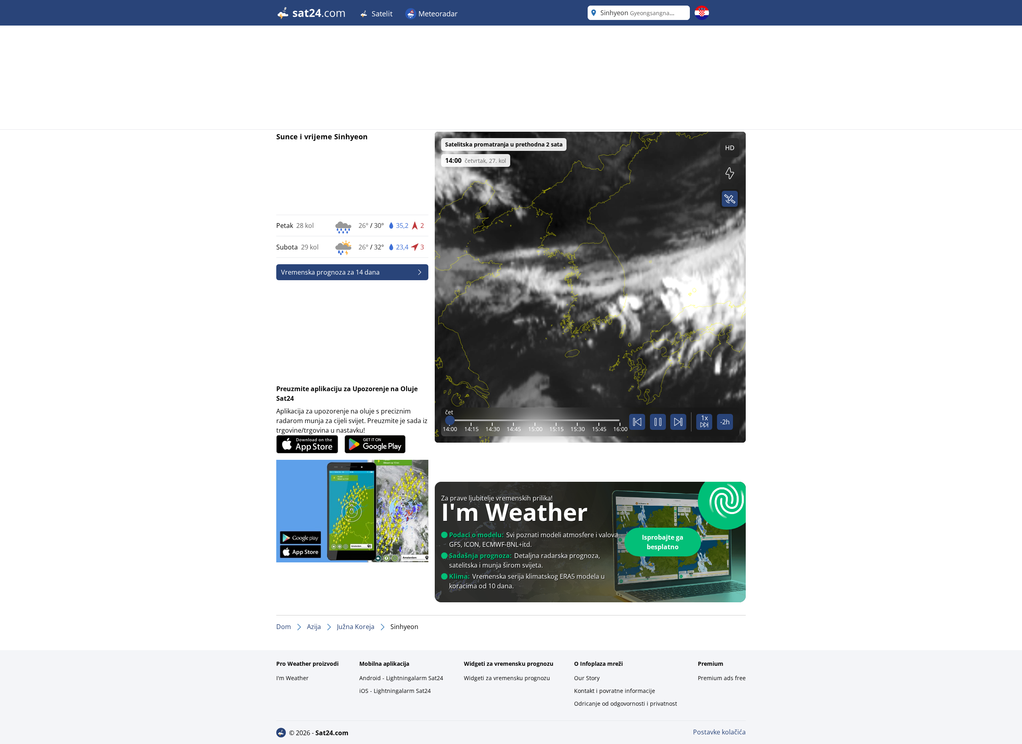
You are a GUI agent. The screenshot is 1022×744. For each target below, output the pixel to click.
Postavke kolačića (719, 732)
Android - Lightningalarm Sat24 (401, 678)
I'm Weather (292, 678)
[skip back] (637, 422)
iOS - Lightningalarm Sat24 (395, 691)
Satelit (381, 13)
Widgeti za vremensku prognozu (507, 678)
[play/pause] (658, 422)
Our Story (587, 678)
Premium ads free (722, 678)
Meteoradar (437, 13)
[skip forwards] (678, 422)
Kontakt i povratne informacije (614, 691)
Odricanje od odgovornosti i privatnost (625, 703)
